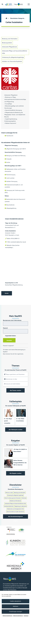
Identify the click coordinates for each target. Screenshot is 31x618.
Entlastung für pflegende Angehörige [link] (13, 57)
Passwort (5, 328)
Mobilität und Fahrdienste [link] (15, 500)
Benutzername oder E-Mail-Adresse (12, 320)
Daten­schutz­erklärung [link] (7, 615)
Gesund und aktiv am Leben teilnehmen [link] (15, 511)
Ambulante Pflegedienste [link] (9, 47)
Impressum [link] (26, 615)
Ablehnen (15, 606)
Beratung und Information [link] (9, 39)
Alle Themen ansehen (15, 390)
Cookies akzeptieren (15, 601)
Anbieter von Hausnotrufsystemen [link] (12, 61)
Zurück (6, 293)
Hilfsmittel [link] (24, 498)
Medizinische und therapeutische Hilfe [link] (15, 508)
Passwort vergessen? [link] (8, 345)
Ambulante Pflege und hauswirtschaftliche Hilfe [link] (14, 52)
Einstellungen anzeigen (15, 611)
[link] (14, 4)
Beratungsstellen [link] (7, 43)
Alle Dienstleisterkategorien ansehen (15, 517)
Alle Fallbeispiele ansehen (15, 429)
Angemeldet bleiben (10, 335)
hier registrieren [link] (19, 354)
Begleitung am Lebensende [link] (21, 506)
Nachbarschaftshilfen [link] (9, 506)
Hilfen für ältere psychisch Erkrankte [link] (12, 498)
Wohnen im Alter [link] (9, 492)
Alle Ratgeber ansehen (15, 473)
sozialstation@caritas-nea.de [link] (18, 242)
